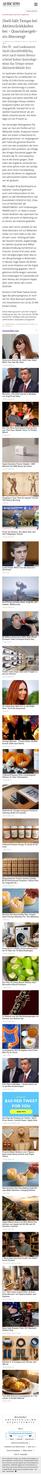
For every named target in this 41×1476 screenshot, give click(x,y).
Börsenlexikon (20, 1417)
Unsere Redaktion (13, 1450)
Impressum (29, 1439)
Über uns (31, 1447)
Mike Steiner (27, 1450)
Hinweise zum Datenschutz (14, 1447)
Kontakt (19, 1439)
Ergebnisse (25, 15)
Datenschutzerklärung (19, 1443)
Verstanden (10, 1471)
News (12, 1439)
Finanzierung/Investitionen (11, 15)
